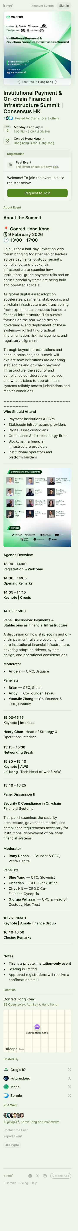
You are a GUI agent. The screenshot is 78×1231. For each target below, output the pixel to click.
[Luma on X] (37, 1176)
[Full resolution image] (37, 507)
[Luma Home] (8, 6)
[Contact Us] (45, 1176)
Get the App (60, 1175)
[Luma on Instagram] (30, 1176)
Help (34, 1183)
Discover (9, 1183)
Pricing (23, 1183)
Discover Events (42, 6)
